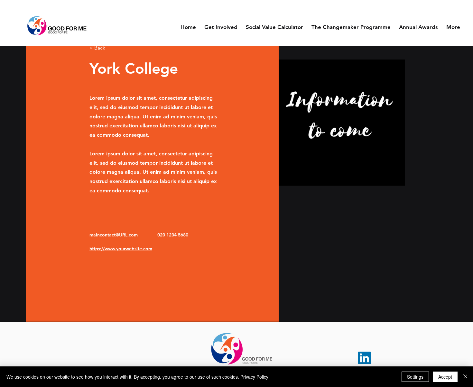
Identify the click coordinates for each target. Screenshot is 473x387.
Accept (445, 376)
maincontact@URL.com (113, 235)
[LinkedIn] (364, 358)
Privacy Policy (254, 376)
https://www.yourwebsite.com (120, 249)
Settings (415, 376)
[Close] (465, 377)
